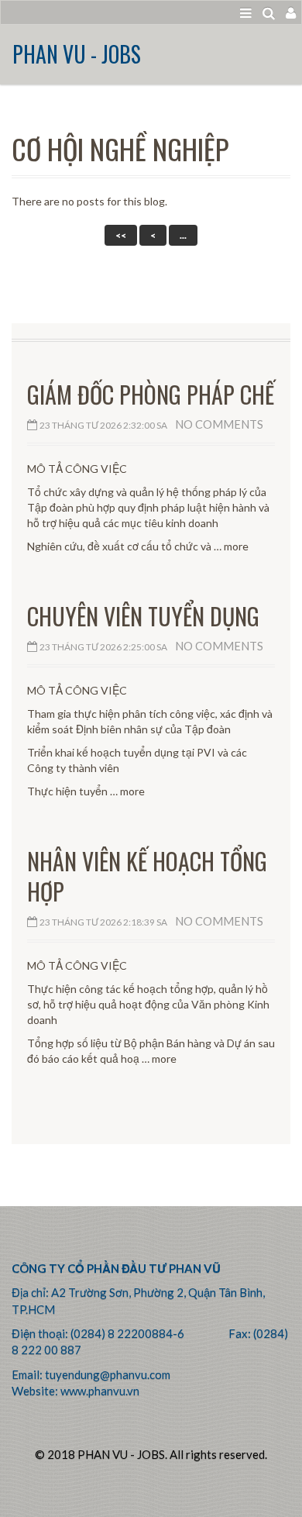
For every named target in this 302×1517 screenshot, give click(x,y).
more (236, 546)
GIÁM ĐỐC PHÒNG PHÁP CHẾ (150, 394)
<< (120, 235)
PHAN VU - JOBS (76, 54)
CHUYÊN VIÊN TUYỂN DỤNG (143, 615)
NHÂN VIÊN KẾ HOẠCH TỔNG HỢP (147, 875)
